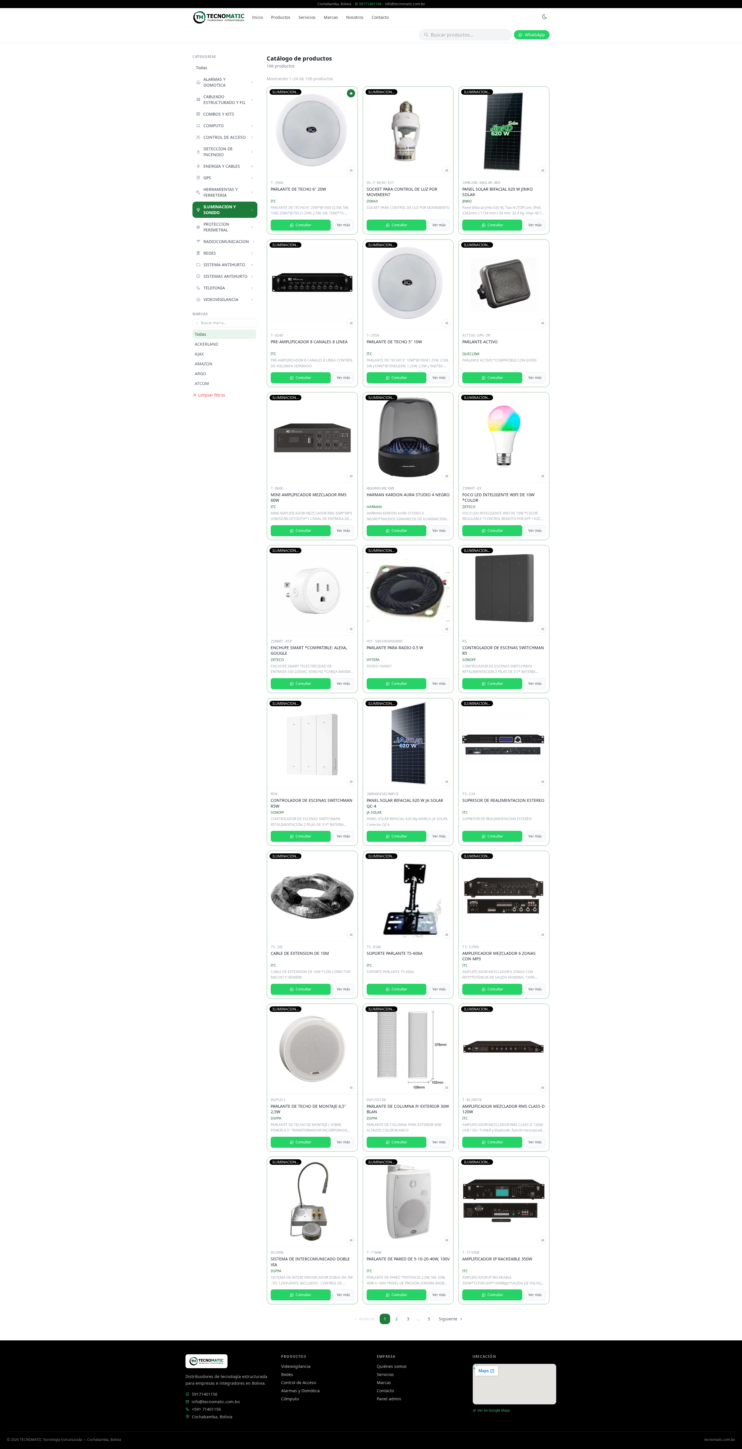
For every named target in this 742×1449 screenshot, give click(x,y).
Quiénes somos (392, 1366)
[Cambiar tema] (544, 17)
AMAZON (203, 363)
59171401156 (370, 3)
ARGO (200, 373)
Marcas (331, 17)
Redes (287, 1374)
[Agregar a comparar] (351, 170)
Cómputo (290, 1398)
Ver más (343, 224)
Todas (201, 67)
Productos (280, 17)
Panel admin (389, 1398)
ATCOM (202, 383)
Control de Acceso (298, 1382)
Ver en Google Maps (493, 1410)
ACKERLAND (206, 344)
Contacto (380, 17)
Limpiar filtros (211, 395)
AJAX (199, 354)
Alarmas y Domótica (300, 1390)
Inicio (257, 17)
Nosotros (354, 17)
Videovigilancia (295, 1366)
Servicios (307, 17)
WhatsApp (535, 34)
